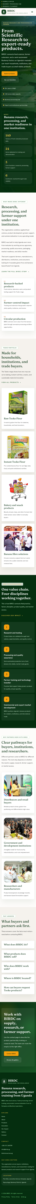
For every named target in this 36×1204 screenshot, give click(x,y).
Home (3, 1116)
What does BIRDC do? (16, 944)
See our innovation (10, 80)
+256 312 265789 (7, 1145)
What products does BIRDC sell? (15, 955)
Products (4, 1123)
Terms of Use (15, 1197)
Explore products (9, 73)
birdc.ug (23, 1197)
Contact (4, 1135)
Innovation (5, 1126)
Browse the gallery (12, 1060)
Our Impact (5, 1129)
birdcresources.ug (7, 1153)
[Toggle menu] (32, 12)
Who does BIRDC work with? (16, 967)
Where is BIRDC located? (17, 978)
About (3, 1119)
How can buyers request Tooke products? (17, 989)
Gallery (4, 1132)
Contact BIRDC (11, 1054)
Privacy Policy (6, 1197)
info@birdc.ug (6, 1149)
